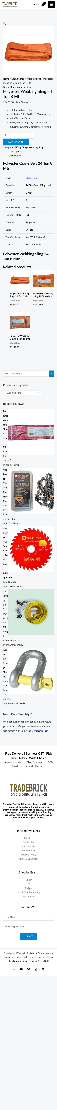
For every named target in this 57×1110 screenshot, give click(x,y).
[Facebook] (14, 969)
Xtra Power (28, 896)
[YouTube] (21, 969)
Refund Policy (28, 850)
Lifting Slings (17, 79)
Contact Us (28, 842)
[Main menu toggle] (51, 4)
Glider (29, 880)
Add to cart (15, 142)
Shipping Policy (28, 855)
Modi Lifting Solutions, (18, 961)
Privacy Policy (28, 846)
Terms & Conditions (28, 859)
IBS (28, 884)
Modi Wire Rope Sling (28, 892)
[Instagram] (36, 969)
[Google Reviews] (43, 969)
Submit (28, 936)
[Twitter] (28, 969)
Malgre (28, 888)
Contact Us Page (40, 731)
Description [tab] (15, 151)
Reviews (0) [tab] (15, 156)
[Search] (51, 374)
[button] (4, 23)
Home (6, 79)
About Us (28, 838)
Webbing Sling (34, 79)
